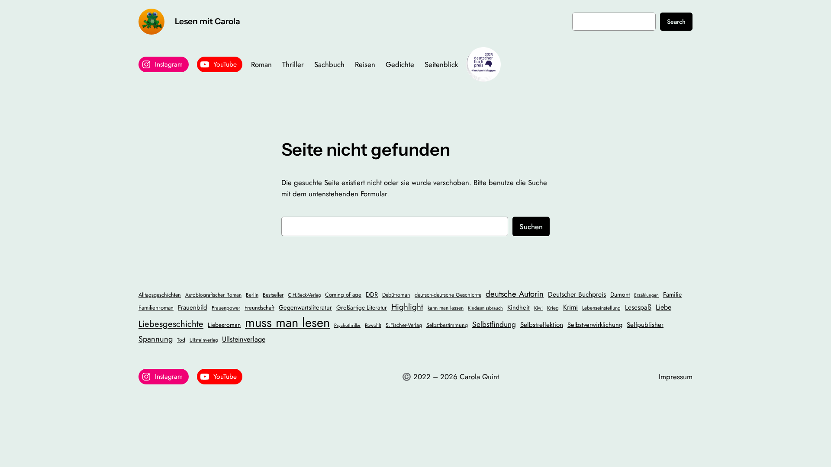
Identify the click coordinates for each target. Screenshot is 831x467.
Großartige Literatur (361, 307)
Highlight (407, 307)
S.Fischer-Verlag (404, 325)
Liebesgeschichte (170, 323)
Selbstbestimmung (447, 325)
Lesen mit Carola (207, 21)
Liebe (663, 307)
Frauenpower (226, 307)
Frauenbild (192, 307)
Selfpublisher (645, 324)
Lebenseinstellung (601, 307)
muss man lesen (287, 322)
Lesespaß (638, 307)
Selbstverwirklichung (594, 324)
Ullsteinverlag (204, 339)
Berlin (252, 294)
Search (676, 21)
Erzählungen (646, 295)
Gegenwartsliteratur (305, 307)
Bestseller (273, 295)
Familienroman (156, 308)
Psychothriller (347, 325)
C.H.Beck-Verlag (304, 294)
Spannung (155, 339)
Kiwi (538, 307)
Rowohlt (373, 325)
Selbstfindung (494, 324)
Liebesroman (224, 324)
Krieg (553, 307)
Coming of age (343, 295)
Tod (181, 339)
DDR (372, 294)
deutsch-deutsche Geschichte (448, 295)
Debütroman (396, 295)
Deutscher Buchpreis (577, 294)
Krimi (570, 307)
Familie (672, 294)
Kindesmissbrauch (485, 308)
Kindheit (518, 307)
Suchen (531, 226)
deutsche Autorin (515, 294)
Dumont (620, 294)
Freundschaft (259, 308)
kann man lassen (446, 307)
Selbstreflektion (541, 324)
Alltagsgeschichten (159, 295)
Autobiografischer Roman (213, 294)
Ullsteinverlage (243, 339)
